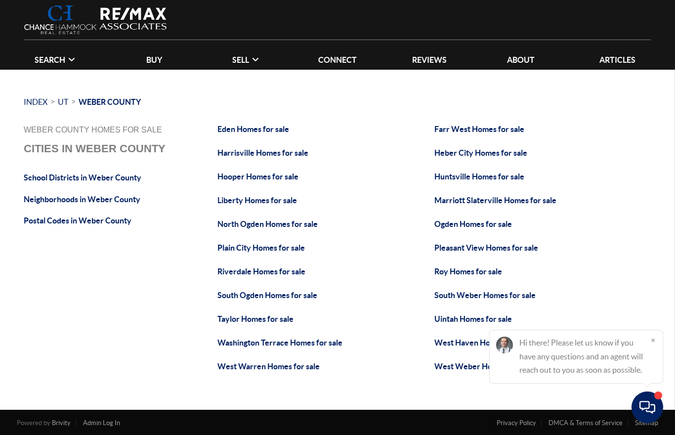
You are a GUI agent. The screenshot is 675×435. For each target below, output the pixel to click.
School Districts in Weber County (82, 177)
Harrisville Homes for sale (262, 153)
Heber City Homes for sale (480, 153)
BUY (154, 59)
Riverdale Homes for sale (261, 271)
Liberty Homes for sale (257, 200)
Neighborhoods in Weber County (82, 199)
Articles (617, 59)
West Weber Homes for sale (484, 366)
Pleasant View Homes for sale (486, 248)
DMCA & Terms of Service (585, 423)
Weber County (110, 101)
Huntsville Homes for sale (479, 176)
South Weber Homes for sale (485, 295)
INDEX (35, 101)
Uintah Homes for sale (473, 319)
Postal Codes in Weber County (77, 220)
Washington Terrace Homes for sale (279, 343)
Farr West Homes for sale (479, 129)
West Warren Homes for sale (268, 366)
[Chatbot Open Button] (647, 407)
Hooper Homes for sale (257, 176)
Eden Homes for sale (253, 129)
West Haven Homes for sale (483, 343)
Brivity (61, 423)
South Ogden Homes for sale (267, 295)
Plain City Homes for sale (261, 248)
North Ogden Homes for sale (267, 224)
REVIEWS (429, 59)
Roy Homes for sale (468, 271)
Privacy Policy (516, 423)
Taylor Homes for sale (255, 319)
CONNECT (337, 59)
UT (63, 101)
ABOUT (521, 59)
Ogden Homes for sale (473, 224)
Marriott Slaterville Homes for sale (495, 200)
